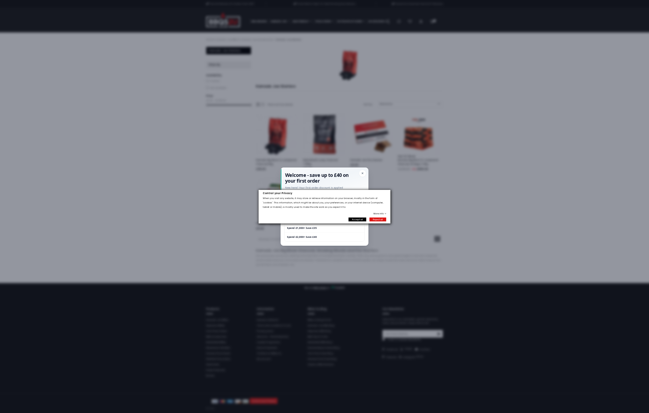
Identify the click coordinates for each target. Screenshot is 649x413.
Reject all (378, 219)
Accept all (357, 219)
